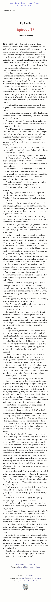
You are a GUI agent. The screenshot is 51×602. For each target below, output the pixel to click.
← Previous (20, 564)
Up (27, 564)
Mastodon (23, 581)
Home (11, 3)
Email (35, 581)
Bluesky (30, 581)
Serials (30, 3)
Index (17, 5)
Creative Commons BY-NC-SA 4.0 (30, 578)
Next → (32, 564)
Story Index (28, 567)
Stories (23, 3)
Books (17, 3)
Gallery (23, 5)
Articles (36, 3)
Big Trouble (25, 23)
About (30, 5)
